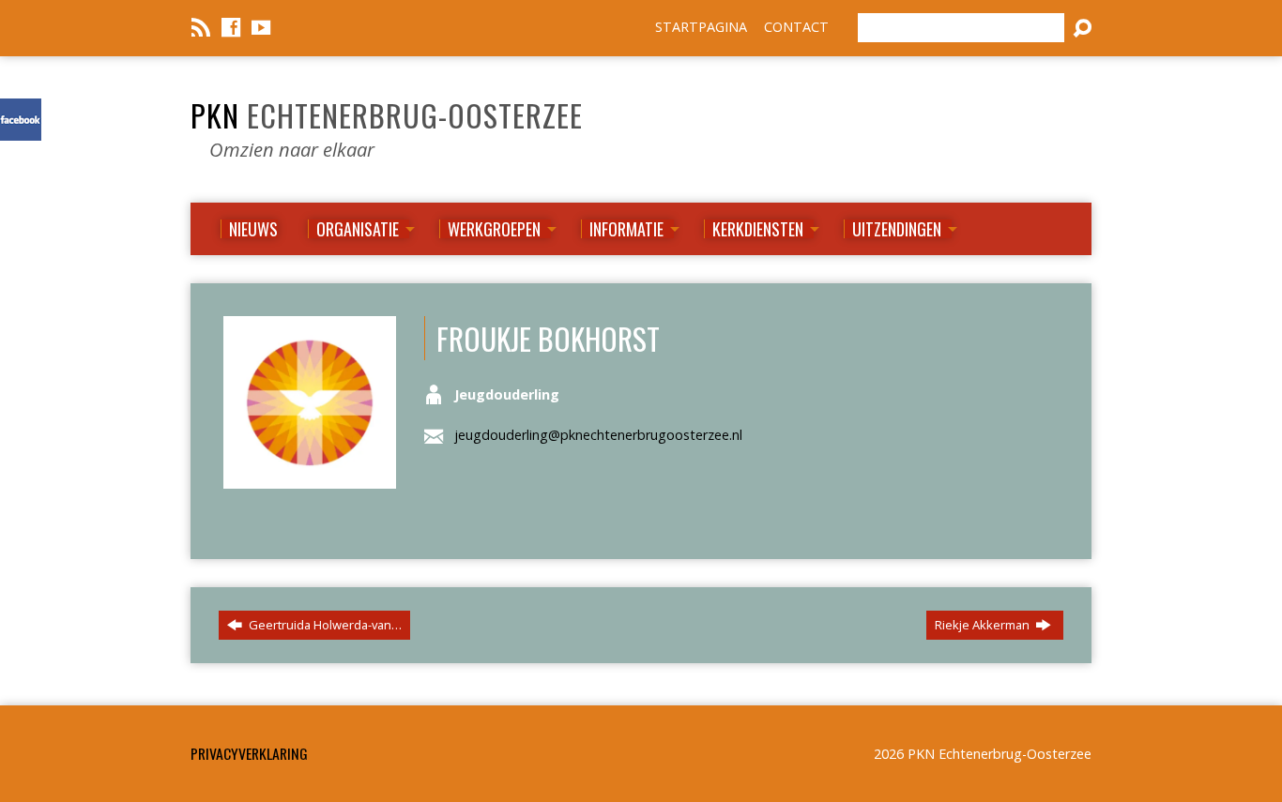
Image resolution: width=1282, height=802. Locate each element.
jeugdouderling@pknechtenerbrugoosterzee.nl (598, 435)
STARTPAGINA (701, 27)
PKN (387, 114)
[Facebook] (230, 27)
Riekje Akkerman (983, 624)
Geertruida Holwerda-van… (324, 624)
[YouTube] (261, 27)
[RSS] (200, 27)
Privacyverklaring (249, 753)
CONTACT (796, 27)
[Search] (1082, 28)
